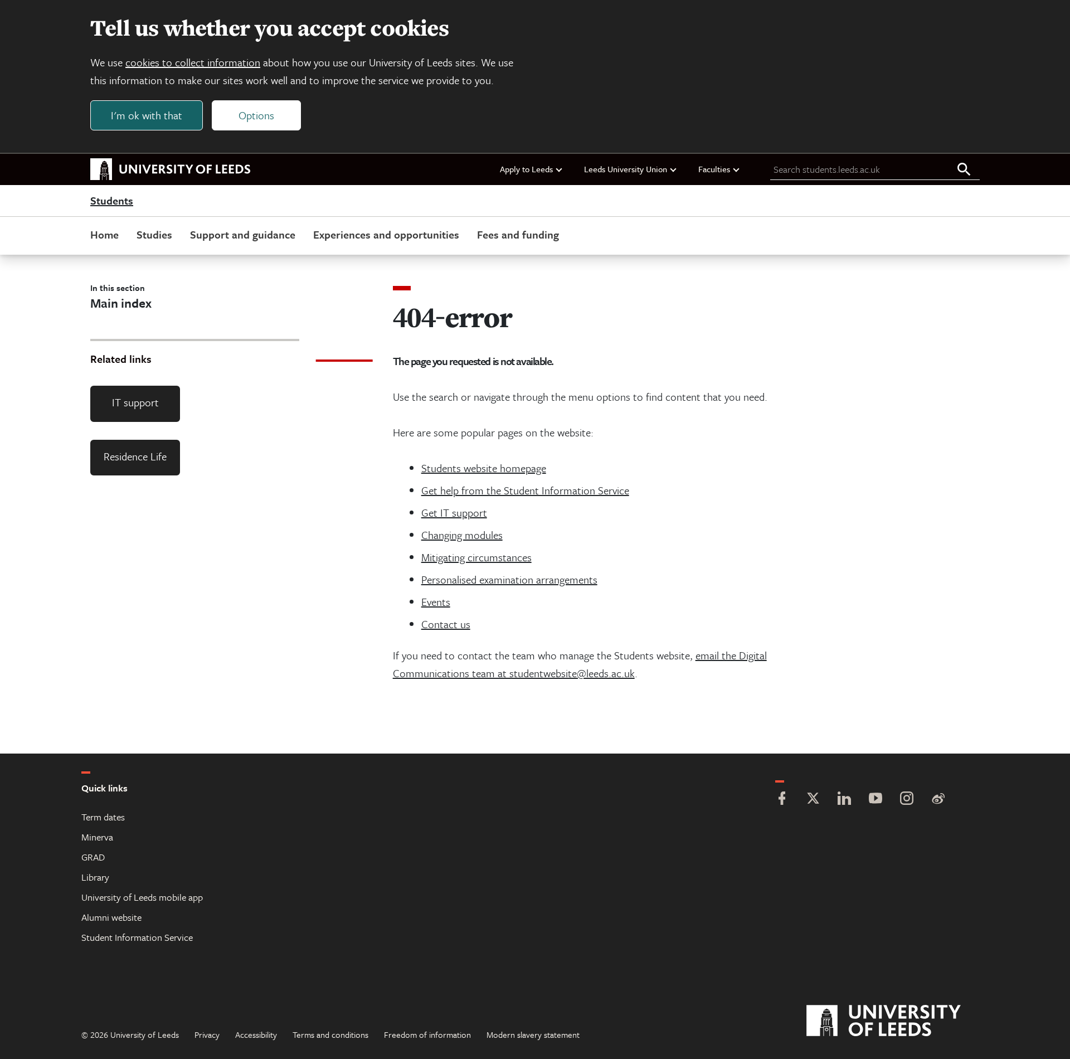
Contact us (445, 623)
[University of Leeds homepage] (170, 169)
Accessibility (256, 1034)
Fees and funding (518, 234)
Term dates (103, 817)
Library (95, 877)
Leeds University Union (625, 169)
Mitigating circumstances (476, 557)
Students (111, 201)
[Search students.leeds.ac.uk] (964, 170)
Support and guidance (242, 234)
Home (104, 234)
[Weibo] (938, 799)
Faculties (714, 169)
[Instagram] (907, 799)
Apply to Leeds (526, 169)
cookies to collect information (192, 62)
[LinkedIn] (844, 799)
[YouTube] (875, 799)
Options (256, 115)
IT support (135, 402)
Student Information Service (137, 937)
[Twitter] (813, 799)
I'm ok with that (146, 115)
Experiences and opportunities (386, 234)
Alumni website (111, 917)
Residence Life (135, 456)
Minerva (97, 837)
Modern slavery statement (533, 1034)
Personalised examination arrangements (509, 579)
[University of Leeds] (897, 1021)
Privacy (207, 1034)
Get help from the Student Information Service (525, 490)
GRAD (93, 857)
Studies (154, 234)
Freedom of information (427, 1034)
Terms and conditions (330, 1034)
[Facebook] (782, 799)
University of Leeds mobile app (142, 897)
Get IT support (454, 512)
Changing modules (462, 534)
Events (435, 601)
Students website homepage (483, 467)
